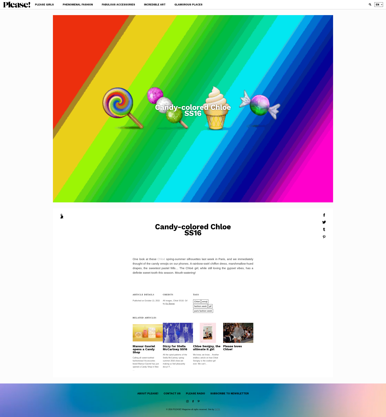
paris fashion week (203, 311)
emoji (204, 301)
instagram (187, 401)
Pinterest (198, 401)
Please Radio (195, 393)
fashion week (200, 306)
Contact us (172, 393)
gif (210, 306)
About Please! (147, 393)
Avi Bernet (170, 304)
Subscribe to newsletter (229, 393)
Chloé (161, 259)
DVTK (217, 409)
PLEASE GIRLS (44, 4)
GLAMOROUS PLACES (188, 4)
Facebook (193, 401)
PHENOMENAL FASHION (78, 4)
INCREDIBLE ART (155, 4)
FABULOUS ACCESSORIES (118, 4)
